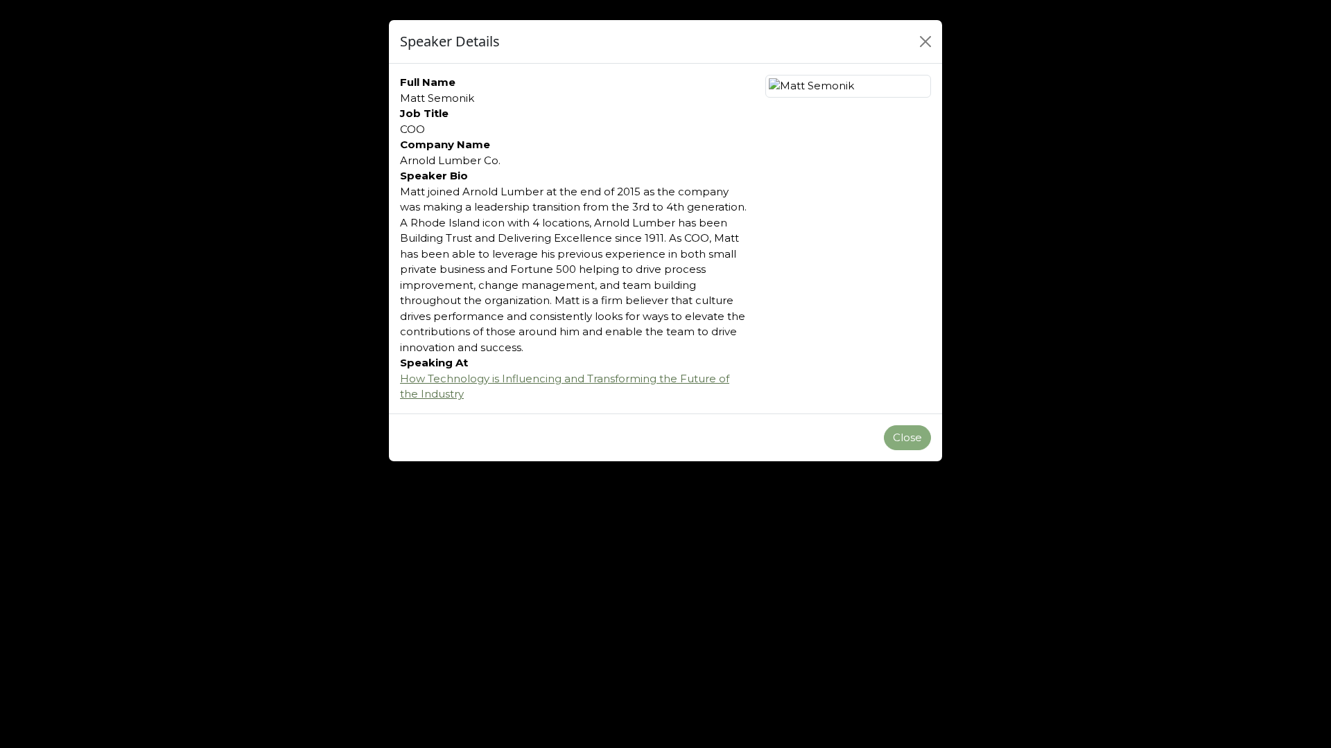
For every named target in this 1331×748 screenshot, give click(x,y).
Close (907, 437)
